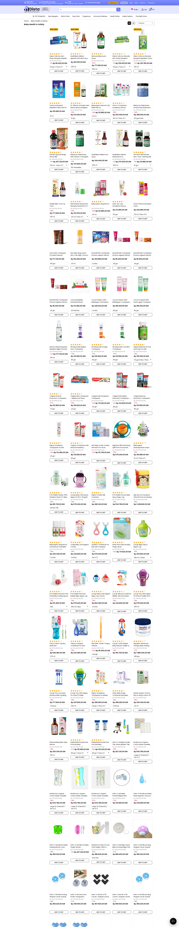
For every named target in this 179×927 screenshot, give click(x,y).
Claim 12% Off (110, 482)
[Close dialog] (129, 442)
